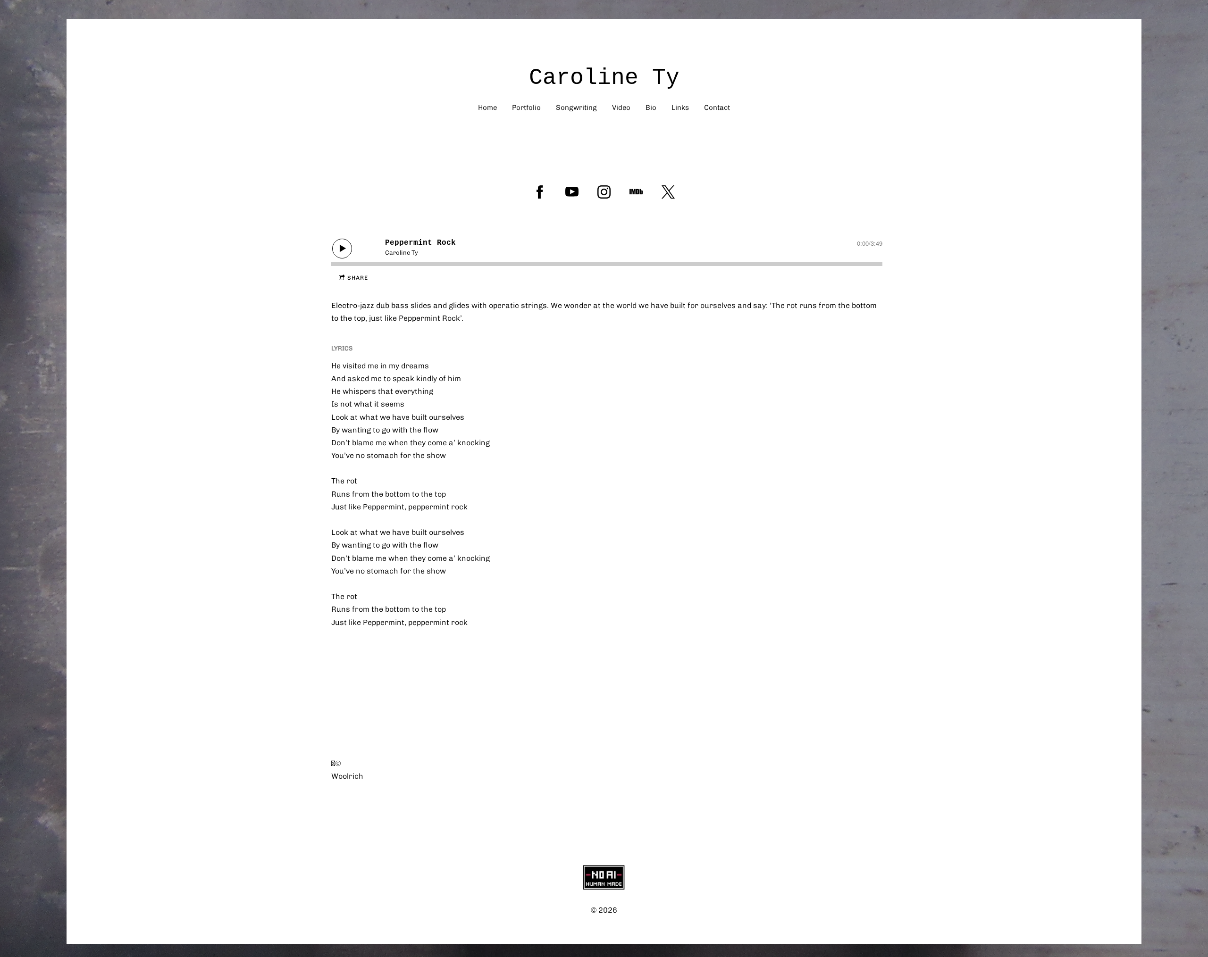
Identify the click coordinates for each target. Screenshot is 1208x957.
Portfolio (526, 107)
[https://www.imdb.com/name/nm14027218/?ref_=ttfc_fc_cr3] (636, 192)
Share (357, 278)
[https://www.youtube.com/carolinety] (572, 192)
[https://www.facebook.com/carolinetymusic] (539, 192)
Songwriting (576, 107)
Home (487, 107)
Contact (717, 107)
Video (621, 107)
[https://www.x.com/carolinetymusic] (668, 192)
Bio (651, 107)
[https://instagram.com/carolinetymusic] (604, 192)
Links (680, 107)
